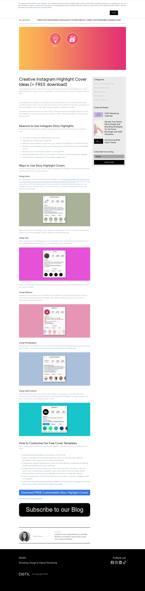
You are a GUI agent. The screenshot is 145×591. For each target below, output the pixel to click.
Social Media (66, 537)
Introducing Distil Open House (112, 141)
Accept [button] (114, 13)
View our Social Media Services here (31, 498)
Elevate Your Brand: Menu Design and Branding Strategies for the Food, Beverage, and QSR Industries (114, 127)
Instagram (98, 96)
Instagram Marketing (65, 539)
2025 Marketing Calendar (112, 114)
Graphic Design (76, 537)
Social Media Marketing (104, 84)
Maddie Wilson (38, 536)
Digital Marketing (72, 534)
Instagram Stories (60, 534)
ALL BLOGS (24, 20)
